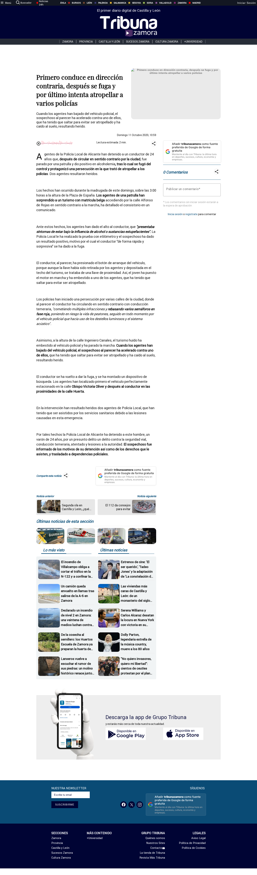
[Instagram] (139, 804)
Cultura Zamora (166, 41)
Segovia (136, 3)
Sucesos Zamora (137, 41)
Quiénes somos (155, 838)
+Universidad (193, 41)
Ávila (63, 3)
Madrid (196, 3)
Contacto (156, 848)
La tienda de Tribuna (152, 852)
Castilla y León (109, 41)
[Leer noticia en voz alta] (38, 144)
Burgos (76, 3)
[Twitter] (131, 804)
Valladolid (165, 3)
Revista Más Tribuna (152, 857)
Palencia (103, 3)
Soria (150, 3)
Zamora (182, 3)
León (89, 3)
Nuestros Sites (155, 843)
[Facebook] (123, 804)
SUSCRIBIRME (64, 804)
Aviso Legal (198, 838)
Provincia (86, 41)
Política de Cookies (194, 848)
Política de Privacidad (192, 843)
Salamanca (120, 3)
